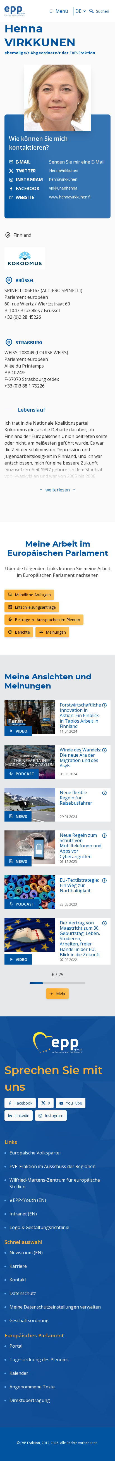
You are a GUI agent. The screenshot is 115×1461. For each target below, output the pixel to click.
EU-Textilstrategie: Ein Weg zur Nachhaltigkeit (79, 886)
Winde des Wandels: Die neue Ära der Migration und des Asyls (80, 758)
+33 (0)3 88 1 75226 (24, 386)
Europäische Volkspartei (35, 1153)
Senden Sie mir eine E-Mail (76, 162)
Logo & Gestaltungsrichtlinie (39, 1227)
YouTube (74, 1103)
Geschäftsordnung (29, 1320)
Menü (62, 11)
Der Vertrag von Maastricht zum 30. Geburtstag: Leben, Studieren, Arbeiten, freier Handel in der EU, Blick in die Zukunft (80, 938)
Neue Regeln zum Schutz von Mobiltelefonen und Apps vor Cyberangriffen (80, 846)
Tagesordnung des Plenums (39, 1360)
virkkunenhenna (63, 188)
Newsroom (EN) (26, 1253)
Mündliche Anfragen (33, 594)
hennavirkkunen (63, 179)
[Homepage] (14, 11)
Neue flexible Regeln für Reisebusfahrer (76, 798)
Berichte (22, 632)
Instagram (54, 1115)
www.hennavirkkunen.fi (69, 197)
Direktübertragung (29, 1400)
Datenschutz (22, 1293)
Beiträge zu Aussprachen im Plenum (47, 619)
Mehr (61, 993)
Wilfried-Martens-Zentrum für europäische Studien (54, 1183)
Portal (15, 1346)
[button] (57, 489)
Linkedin (22, 1115)
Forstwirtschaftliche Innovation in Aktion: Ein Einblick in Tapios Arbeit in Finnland (80, 715)
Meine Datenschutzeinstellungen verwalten (55, 1307)
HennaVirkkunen (63, 170)
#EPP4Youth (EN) (27, 1200)
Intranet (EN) (23, 1214)
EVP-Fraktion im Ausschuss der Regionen (52, 1166)
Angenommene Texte (32, 1387)
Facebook (23, 1103)
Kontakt (17, 1280)
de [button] (78, 11)
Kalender (18, 1373)
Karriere (18, 1266)
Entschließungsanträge (35, 607)
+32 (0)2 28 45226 (22, 317)
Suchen (102, 11)
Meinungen (56, 632)
